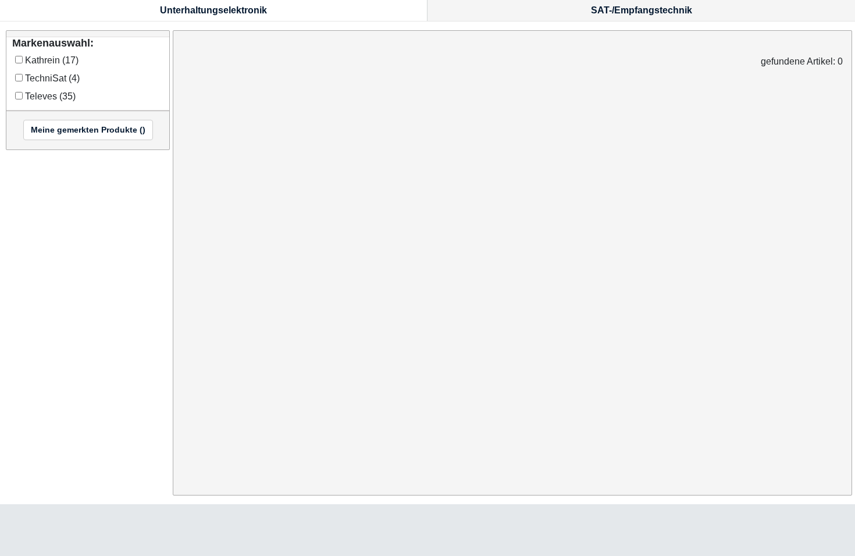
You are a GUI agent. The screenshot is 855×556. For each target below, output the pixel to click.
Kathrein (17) (51, 60)
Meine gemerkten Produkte (88, 129)
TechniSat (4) (51, 78)
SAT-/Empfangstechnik (641, 10)
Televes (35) (49, 96)
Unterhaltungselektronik (213, 10)
